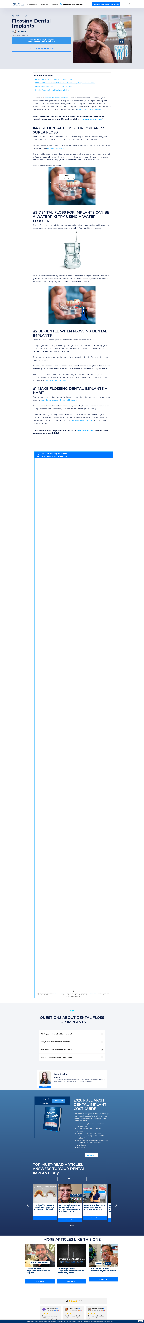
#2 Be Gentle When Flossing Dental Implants (53, 86)
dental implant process (56, 380)
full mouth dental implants (56, 98)
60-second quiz (86, 430)
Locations (55, 4)
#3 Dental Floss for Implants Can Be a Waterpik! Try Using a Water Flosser (65, 83)
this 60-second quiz (92, 119)
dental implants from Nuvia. (89, 109)
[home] (18, 4)
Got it (140, 1321)
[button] (33, 4)
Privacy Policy (109, 1321)
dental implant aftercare (81, 420)
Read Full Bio (44, 1087)
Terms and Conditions (58, 993)
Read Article (45, 1218)
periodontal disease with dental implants (59, 400)
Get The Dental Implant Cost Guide (42, 49)
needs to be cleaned (56, 148)
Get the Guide (59, 1101)
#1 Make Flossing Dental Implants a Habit (52, 90)
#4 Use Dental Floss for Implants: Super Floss (53, 79)
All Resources (72, 1179)
